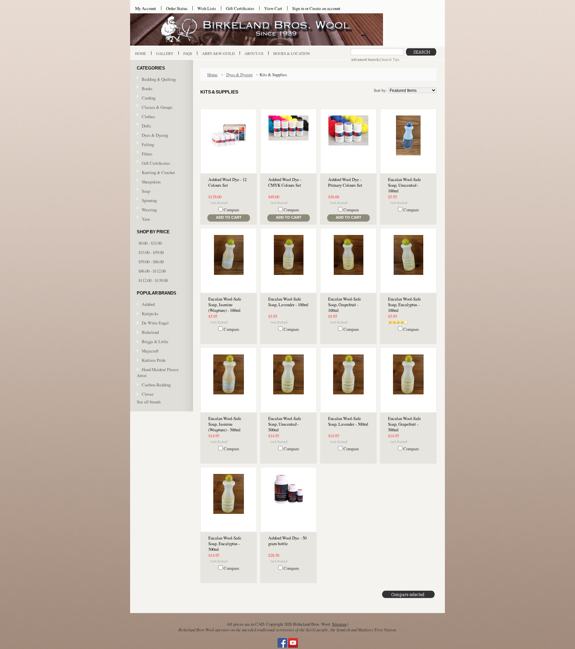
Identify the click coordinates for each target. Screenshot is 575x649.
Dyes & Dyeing (152, 135)
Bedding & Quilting (156, 79)
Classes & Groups (154, 107)
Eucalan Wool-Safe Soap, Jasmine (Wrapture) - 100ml (224, 304)
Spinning (147, 200)
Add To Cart (229, 217)
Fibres (144, 154)
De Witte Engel (155, 323)
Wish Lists (206, 8)
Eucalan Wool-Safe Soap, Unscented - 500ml (284, 424)
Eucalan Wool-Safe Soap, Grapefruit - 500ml (404, 424)
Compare (231, 210)
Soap (146, 191)
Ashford (148, 304)
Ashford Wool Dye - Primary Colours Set (345, 182)
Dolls (144, 126)
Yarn (143, 219)
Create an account (324, 8)
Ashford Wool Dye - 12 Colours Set (227, 182)
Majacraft (150, 351)
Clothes (148, 116)
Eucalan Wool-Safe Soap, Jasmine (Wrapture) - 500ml (224, 424)
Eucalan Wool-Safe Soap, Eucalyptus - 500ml (224, 543)
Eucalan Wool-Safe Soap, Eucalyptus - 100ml (404, 304)
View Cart (273, 8)
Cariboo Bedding (156, 385)
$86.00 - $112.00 (152, 271)
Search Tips (390, 59)
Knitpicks (150, 314)
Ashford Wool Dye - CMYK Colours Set (284, 182)
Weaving (147, 210)
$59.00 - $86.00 (151, 262)
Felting (145, 144)
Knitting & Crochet (156, 172)
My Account (145, 8)
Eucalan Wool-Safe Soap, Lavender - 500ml (348, 421)
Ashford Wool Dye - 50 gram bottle (287, 540)
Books (144, 89)
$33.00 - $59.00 (151, 252)
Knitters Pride (154, 360)
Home (212, 75)
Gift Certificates (240, 8)
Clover (147, 394)
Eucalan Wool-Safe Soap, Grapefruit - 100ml (344, 304)
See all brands (149, 402)
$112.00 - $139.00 (153, 280)
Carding (146, 98)
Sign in (298, 8)
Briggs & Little (155, 341)
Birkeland (150, 332)
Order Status (176, 8)
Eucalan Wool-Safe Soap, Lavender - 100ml (288, 302)
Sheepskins (151, 182)
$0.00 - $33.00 (150, 243)
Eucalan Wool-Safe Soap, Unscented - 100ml (404, 185)
